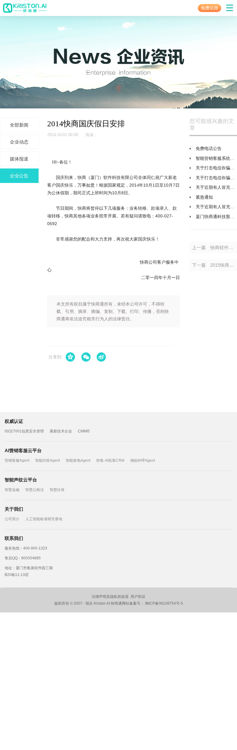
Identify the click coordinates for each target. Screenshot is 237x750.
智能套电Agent (78, 460)
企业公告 (19, 175)
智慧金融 (12, 490)
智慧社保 (57, 490)
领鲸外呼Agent (142, 460)
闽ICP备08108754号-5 (164, 603)
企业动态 (19, 141)
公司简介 (12, 519)
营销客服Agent (17, 460)
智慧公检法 (34, 490)
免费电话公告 (209, 148)
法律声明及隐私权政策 (110, 596)
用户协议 (138, 596)
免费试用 (209, 8)
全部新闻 (19, 125)
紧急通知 (204, 197)
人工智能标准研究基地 (43, 519)
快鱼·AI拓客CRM (110, 460)
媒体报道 (19, 158)
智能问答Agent (47, 460)
